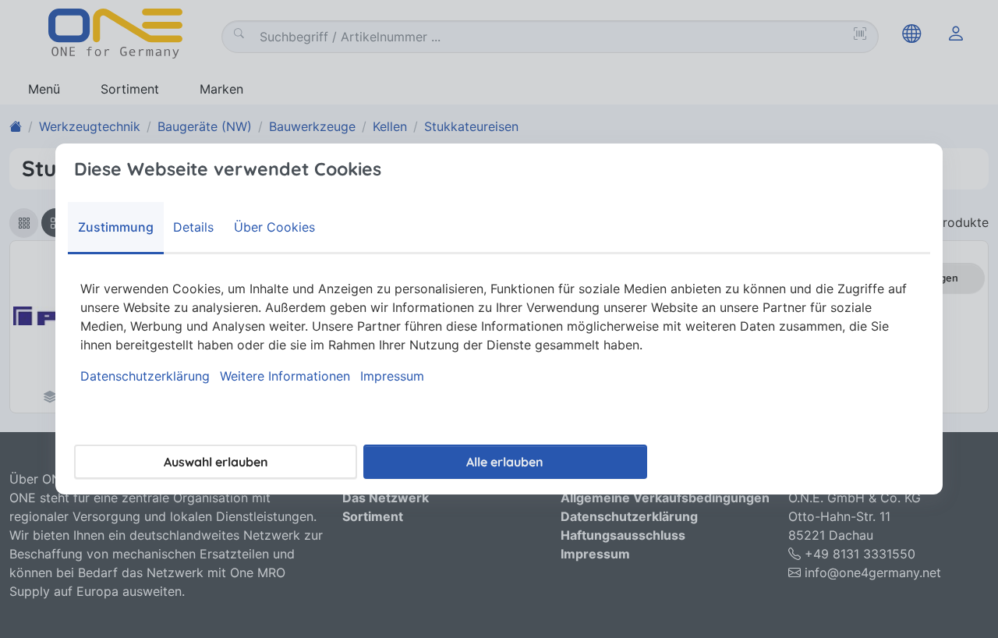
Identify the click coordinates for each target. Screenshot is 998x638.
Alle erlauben (504, 462)
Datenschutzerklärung (145, 376)
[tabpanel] (499, 332)
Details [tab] (193, 227)
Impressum (392, 376)
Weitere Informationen (285, 376)
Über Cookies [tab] (274, 227)
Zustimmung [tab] (116, 227)
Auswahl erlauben (216, 462)
